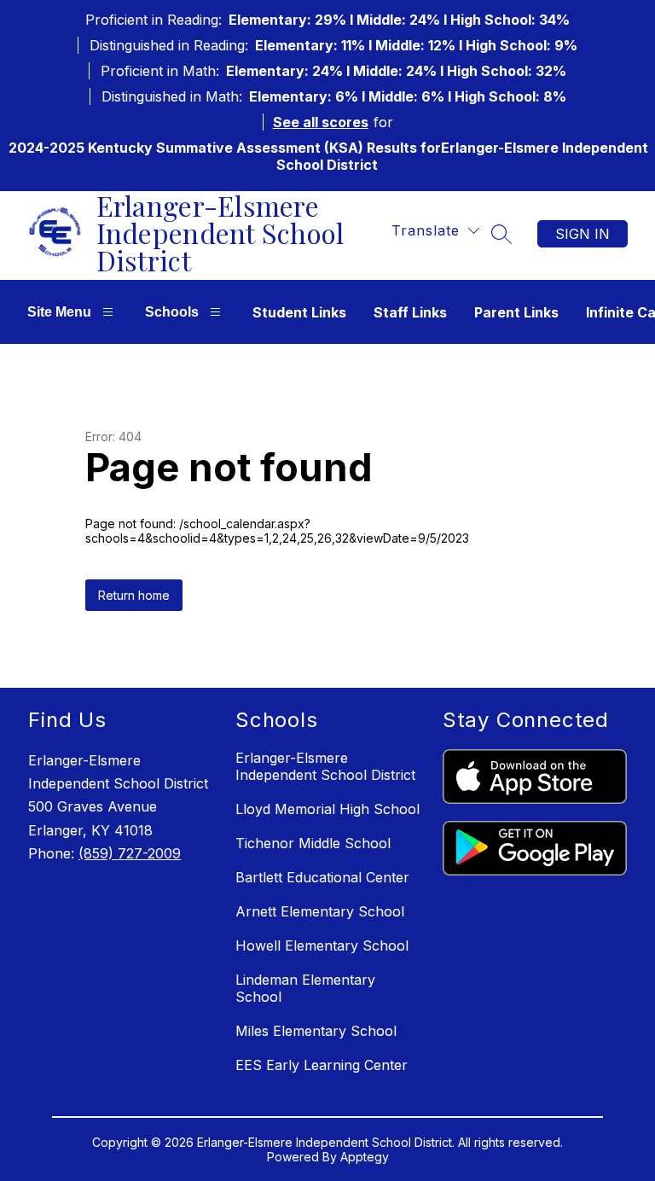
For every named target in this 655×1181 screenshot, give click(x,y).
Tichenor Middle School (313, 843)
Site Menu (59, 312)
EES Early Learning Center (321, 1064)
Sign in (582, 233)
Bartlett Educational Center (322, 877)
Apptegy (364, 1156)
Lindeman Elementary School (305, 988)
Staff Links (410, 312)
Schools (172, 312)
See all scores (320, 122)
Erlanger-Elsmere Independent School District (325, 766)
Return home (134, 595)
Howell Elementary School (322, 945)
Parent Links (516, 312)
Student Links (299, 312)
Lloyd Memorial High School (327, 808)
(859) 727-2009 (129, 853)
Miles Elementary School (316, 1030)
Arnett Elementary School (319, 911)
